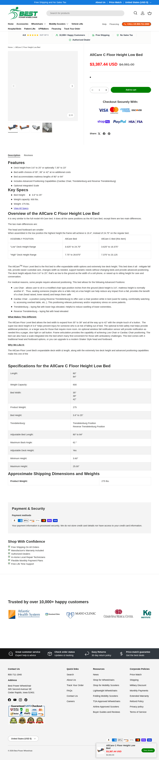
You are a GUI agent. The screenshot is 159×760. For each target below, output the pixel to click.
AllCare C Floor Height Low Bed (27, 47)
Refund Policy (137, 701)
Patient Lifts (29, 29)
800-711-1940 (15, 674)
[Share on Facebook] (104, 133)
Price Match (115, 2)
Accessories (22, 24)
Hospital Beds (14, 29)
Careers (71, 701)
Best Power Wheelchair (23, 751)
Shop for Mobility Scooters (106, 685)
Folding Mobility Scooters (105, 696)
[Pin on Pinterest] (109, 133)
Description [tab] (14, 155)
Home (11, 24)
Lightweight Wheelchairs (105, 690)
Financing (56, 29)
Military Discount (138, 685)
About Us (100, 2)
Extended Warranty (139, 696)
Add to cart (131, 90)
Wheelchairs (37, 24)
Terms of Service (138, 712)
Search (70, 674)
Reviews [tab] (28, 155)
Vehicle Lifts (77, 24)
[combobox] (85, 13)
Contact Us (72, 696)
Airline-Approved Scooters (106, 706)
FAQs (69, 690)
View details (148, 750)
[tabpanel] (79, 328)
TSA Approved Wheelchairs (106, 701)
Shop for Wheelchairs (103, 680)
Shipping (134, 680)
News (96, 674)
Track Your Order (72, 29)
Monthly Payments (139, 690)
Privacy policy (136, 706)
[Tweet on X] (99, 133)
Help (104, 24)
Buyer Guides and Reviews (106, 712)
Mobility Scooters (57, 24)
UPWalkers (43, 29)
